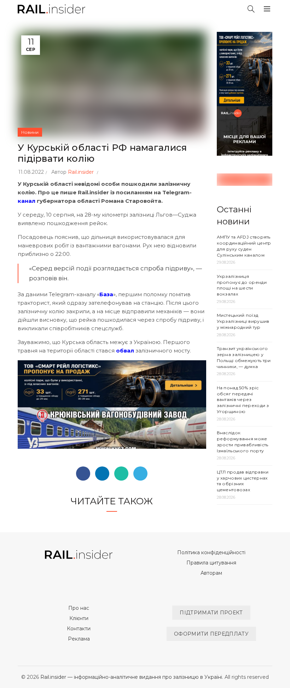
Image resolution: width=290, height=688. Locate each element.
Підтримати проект (211, 612)
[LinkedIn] (102, 473)
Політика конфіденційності (211, 552)
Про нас (78, 608)
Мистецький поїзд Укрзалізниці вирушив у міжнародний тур (243, 321)
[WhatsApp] (121, 473)
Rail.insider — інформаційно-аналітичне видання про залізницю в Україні (131, 677)
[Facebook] (83, 473)
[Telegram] (140, 473)
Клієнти (78, 618)
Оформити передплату (211, 634)
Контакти (79, 628)
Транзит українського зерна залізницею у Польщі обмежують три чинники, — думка (244, 357)
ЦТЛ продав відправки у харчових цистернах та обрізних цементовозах (243, 480)
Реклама (79, 639)
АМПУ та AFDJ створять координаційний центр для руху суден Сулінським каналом (244, 245)
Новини (30, 132)
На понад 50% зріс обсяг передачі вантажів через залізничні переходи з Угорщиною (243, 399)
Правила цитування (211, 563)
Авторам (211, 573)
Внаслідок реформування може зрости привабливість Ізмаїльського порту (242, 441)
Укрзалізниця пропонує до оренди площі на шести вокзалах (242, 285)
